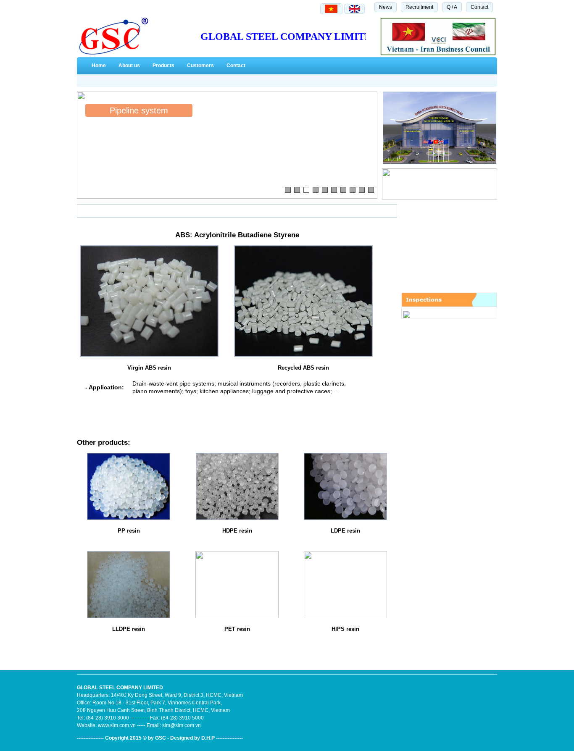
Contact (479, 7)
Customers (200, 65)
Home (99, 65)
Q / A (452, 7)
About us (129, 65)
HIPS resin (345, 629)
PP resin (129, 531)
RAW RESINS (100, 211)
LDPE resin (345, 531)
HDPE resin (237, 531)
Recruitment (419, 7)
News (385, 7)
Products (163, 65)
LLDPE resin (128, 629)
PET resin (237, 629)
